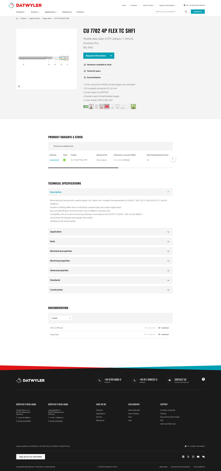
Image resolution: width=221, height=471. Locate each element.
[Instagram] (193, 456)
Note (52, 241)
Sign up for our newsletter (30, 456)
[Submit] (185, 11)
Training (163, 413)
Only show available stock (63, 146)
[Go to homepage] (25, 3)
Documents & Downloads (169, 417)
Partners (80, 12)
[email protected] (24, 421)
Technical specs (94, 71)
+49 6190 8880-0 (24, 417)
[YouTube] (198, 456)
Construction (56, 289)
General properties (59, 270)
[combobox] (171, 11)
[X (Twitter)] (188, 456)
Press (130, 417)
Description (55, 192)
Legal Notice (163, 467)
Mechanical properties (61, 250)
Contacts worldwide (167, 410)
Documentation (94, 77)
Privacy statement (199, 467)
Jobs (130, 420)
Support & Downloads (166, 5)
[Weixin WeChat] (203, 456)
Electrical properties (60, 260)
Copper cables (46, 18)
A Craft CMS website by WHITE (107, 467)
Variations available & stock (99, 64)
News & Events (148, 5)
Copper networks (34, 18)
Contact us (198, 11)
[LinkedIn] (183, 456)
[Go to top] (203, 379)
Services (34, 12)
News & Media (133, 413)
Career (124, 5)
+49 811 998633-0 (56, 417)
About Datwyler (134, 410)
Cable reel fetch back (168, 424)
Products (20, 12)
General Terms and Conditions (180, 467)
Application (56, 231)
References (67, 12)
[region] (110, 161)
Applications (50, 12)
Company (133, 5)
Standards (55, 280)
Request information (96, 55)
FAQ (161, 420)
